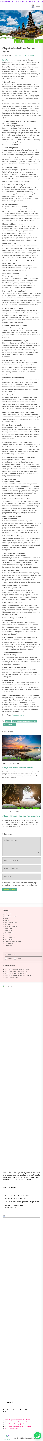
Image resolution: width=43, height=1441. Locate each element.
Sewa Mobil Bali (10, 937)
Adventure (8, 914)
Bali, (19, 62)
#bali (8, 721)
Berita (7, 920)
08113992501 (7, 1435)
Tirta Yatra (8, 946)
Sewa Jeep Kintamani (12, 977)
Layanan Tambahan (11, 922)
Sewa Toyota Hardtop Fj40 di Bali (16, 973)
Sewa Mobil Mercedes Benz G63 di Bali (18, 975)
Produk (10, 959)
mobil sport (8, 931)
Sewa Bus (8, 935)
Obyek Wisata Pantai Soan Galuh (21, 816)
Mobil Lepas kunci (11, 926)
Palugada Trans (18, 715)
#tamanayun (9, 724)
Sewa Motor (9, 939)
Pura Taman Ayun (9, 60)
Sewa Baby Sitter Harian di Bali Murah (17, 969)
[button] (37, 1435)
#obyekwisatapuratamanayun (24, 721)
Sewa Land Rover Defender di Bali (16, 971)
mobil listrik (8, 929)
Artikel (7, 918)
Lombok (7, 924)
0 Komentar (29, 55)
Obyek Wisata (18, 55)
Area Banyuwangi (10, 916)
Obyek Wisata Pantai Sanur (18, 767)
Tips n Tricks (9, 943)
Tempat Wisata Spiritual (13, 941)
